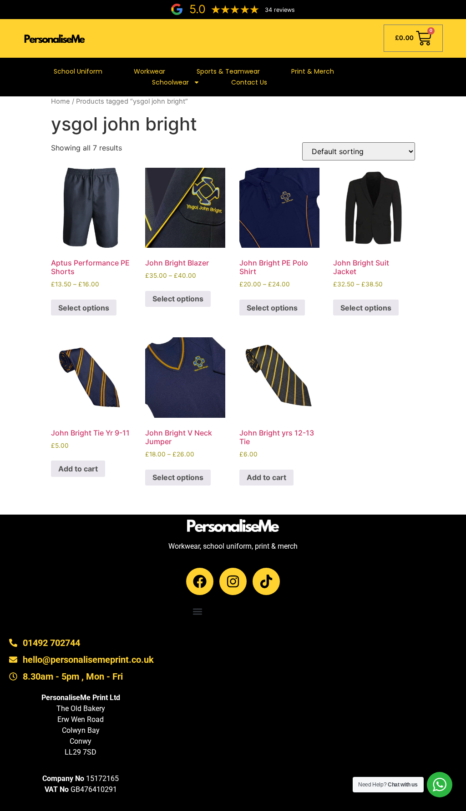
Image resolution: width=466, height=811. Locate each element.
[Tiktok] (266, 581)
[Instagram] (233, 581)
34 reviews (280, 9)
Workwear (149, 71)
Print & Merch (312, 71)
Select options (83, 307)
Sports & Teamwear (228, 71)
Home (60, 101)
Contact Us (249, 82)
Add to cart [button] (78, 468)
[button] (197, 611)
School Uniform (78, 71)
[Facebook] (199, 581)
